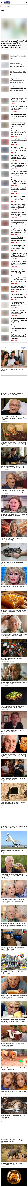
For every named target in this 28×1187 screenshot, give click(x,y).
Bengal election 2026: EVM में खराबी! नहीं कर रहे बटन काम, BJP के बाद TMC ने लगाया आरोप (19, 173)
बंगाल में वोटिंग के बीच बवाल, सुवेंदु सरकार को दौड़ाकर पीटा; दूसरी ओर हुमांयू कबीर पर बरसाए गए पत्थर (18, 247)
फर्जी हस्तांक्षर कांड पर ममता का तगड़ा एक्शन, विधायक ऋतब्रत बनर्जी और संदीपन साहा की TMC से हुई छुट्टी (17, 80)
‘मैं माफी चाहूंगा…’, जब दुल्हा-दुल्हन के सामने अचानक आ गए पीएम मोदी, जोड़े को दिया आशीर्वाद (18, 336)
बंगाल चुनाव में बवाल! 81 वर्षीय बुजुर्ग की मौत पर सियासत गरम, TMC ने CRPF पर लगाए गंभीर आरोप (18, 124)
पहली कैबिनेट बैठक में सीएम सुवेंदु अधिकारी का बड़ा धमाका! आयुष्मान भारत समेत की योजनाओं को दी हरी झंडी (18, 88)
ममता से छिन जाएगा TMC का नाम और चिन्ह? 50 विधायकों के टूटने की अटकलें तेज (18, 72)
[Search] (26, 2)
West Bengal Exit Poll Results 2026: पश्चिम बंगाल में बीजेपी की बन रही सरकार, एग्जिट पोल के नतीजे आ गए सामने (19, 157)
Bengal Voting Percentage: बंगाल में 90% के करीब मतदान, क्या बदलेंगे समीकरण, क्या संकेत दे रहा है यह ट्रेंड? (18, 230)
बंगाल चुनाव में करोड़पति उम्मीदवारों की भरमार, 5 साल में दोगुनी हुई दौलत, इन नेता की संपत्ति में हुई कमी (19, 312)
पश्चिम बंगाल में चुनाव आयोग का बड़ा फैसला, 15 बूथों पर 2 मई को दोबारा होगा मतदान (18, 116)
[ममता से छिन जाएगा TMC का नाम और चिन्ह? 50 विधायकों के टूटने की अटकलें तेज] (5, 73)
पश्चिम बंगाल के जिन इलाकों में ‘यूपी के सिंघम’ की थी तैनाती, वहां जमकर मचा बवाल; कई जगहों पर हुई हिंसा (19, 132)
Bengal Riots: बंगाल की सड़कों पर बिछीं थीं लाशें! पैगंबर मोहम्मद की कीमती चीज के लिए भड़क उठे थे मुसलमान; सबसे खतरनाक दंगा (19, 255)
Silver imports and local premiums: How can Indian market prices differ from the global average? (17, 64)
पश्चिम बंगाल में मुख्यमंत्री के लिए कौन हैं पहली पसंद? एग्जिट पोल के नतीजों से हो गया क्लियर (19, 141)
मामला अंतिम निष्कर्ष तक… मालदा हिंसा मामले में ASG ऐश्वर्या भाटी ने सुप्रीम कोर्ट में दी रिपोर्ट (19, 328)
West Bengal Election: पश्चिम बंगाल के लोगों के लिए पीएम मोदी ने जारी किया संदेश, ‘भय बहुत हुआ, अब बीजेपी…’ (19, 206)
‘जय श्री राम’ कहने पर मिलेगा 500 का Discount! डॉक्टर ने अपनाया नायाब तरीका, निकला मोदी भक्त (19, 320)
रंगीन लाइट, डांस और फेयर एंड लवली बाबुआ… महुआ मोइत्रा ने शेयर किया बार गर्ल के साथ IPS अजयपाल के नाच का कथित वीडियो (19, 181)
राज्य (5, 6)
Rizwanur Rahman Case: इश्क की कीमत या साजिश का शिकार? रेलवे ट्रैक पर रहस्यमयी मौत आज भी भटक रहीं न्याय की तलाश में (19, 100)
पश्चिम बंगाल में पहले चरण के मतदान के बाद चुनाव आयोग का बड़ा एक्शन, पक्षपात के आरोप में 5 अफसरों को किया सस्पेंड (19, 222)
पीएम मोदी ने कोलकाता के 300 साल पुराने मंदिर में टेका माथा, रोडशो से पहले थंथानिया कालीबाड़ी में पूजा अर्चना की (19, 214)
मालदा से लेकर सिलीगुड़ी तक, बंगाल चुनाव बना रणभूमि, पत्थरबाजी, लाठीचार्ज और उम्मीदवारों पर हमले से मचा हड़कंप (18, 239)
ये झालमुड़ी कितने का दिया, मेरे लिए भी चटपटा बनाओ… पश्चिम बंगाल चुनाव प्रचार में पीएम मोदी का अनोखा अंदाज (19, 296)
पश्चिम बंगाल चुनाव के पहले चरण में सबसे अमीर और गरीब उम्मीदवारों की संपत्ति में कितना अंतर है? (18, 304)
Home (1, 6)
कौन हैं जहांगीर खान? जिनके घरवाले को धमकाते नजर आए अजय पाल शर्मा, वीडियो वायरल (18, 190)
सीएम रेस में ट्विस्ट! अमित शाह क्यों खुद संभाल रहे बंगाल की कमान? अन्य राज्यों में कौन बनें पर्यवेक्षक (19, 108)
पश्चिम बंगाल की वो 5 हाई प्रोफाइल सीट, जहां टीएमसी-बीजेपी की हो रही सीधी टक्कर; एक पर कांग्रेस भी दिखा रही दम (18, 263)
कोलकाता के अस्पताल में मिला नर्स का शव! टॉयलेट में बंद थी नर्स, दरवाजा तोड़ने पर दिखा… (18, 56)
